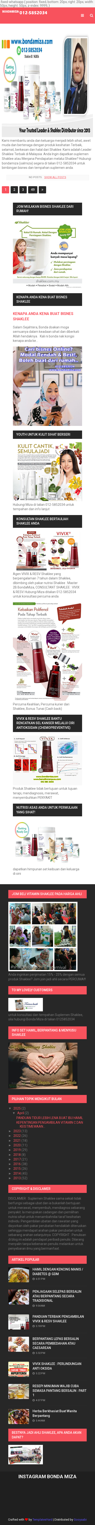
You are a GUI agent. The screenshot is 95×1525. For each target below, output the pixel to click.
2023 (17, 1131)
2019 (17, 1150)
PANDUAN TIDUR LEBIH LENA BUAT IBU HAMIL (49, 1118)
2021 (17, 1140)
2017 (17, 1159)
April (21, 1113)
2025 (17, 1108)
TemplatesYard (42, 1519)
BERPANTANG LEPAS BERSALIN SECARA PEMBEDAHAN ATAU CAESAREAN (56, 1343)
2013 (17, 1178)
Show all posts (55, 177)
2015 (17, 1168)
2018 (17, 1155)
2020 (17, 1145)
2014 (17, 1173)
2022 (17, 1136)
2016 (17, 1164)
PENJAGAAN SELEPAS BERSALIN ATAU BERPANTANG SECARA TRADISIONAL (57, 1296)
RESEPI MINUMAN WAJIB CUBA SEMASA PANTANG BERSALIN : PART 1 (59, 1390)
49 (33, 190)
